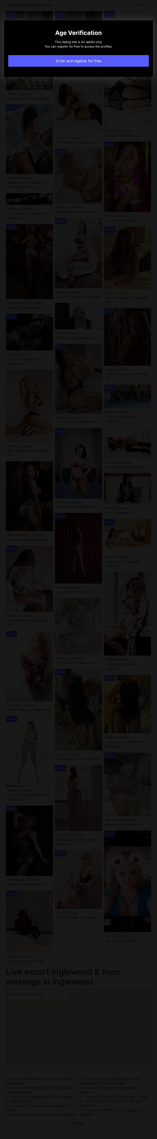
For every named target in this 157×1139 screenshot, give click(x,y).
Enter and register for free (78, 61)
